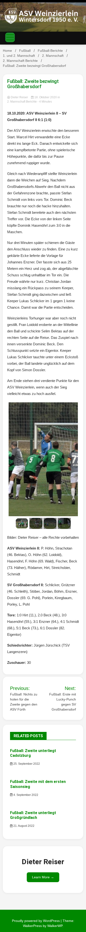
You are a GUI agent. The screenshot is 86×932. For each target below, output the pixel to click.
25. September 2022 (26, 763)
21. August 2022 (23, 826)
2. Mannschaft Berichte (22, 101)
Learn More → (43, 877)
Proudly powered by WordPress (36, 921)
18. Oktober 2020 (46, 97)
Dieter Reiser (19, 97)
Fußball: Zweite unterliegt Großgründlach (33, 815)
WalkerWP (54, 926)
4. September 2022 (25, 795)
